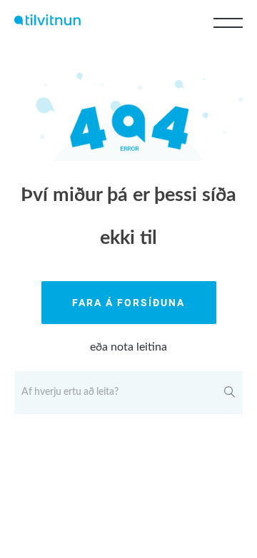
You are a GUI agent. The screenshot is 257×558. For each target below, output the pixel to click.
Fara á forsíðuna (128, 302)
